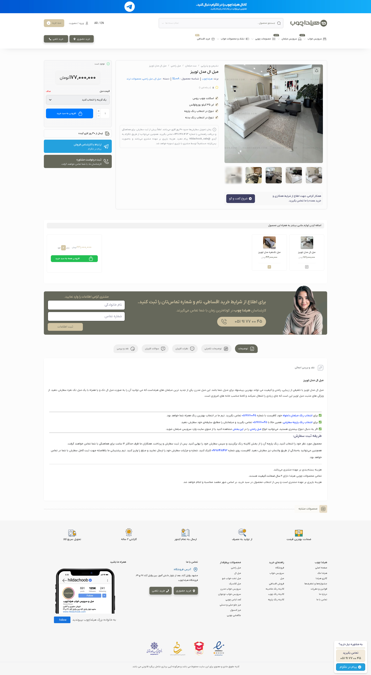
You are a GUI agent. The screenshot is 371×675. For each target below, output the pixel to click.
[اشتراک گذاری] (316, 70)
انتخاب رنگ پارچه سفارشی (297, 422)
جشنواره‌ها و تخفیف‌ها (315, 583)
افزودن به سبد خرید (66, 113)
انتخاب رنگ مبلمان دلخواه (297, 415)
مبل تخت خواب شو (231, 578)
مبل (282, 578)
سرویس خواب (277, 573)
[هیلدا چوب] (308, 23)
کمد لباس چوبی (233, 599)
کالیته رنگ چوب (276, 594)
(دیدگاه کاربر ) (205, 87)
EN (102, 23)
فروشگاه (279, 567)
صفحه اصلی (321, 567)
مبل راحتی (176, 65)
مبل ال (157, 78)
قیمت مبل (105, 91)
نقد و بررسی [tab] (123, 348)
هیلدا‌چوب (207, 78)
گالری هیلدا (321, 578)
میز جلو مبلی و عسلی (230, 604)
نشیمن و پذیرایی (209, 65)
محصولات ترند (134, 78)
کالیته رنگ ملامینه (275, 589)
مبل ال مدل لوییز (307, 252)
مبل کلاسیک (235, 583)
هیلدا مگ (322, 573)
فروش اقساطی (276, 583)
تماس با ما (321, 599)
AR (96, 23)
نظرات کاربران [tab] (182, 348)
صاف (48, 91)
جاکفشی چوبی (234, 615)
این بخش (238, 429)
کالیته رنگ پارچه (276, 599)
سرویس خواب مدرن (230, 589)
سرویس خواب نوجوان (229, 594)
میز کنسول (235, 610)
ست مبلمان (191, 65)
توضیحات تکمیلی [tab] (213, 348)
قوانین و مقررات (319, 589)
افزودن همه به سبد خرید (67, 258)
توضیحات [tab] (243, 348)
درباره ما (323, 594)
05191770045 (249, 415)
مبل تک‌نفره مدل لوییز (269, 252)
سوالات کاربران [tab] (152, 348)
